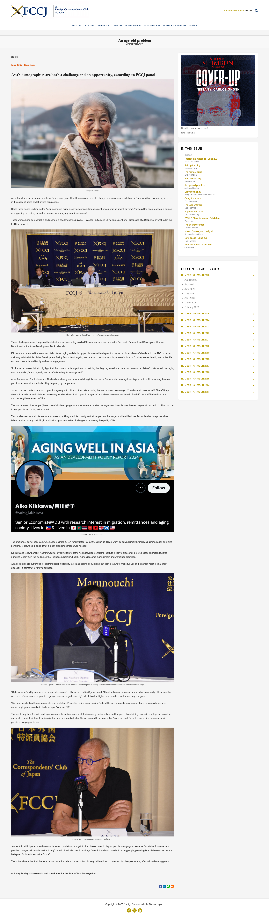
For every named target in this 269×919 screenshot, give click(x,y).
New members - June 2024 (198, 245)
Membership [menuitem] (131, 26)
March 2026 (191, 303)
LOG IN (248, 11)
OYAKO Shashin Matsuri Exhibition (202, 218)
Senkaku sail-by (193, 179)
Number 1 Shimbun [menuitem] (173, 26)
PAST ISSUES (188, 133)
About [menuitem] (74, 26)
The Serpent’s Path (194, 225)
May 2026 (189, 294)
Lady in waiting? (193, 192)
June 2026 (190, 289)
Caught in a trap (193, 199)
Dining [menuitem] (115, 26)
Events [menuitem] (87, 26)
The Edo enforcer (193, 205)
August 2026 (191, 280)
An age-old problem (195, 185)
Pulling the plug (192, 166)
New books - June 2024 (197, 238)
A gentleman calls (194, 212)
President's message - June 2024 (202, 159)
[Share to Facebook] (160, 886)
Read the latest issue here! (194, 128)
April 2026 (190, 298)
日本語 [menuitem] (191, 26)
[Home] (32, 11)
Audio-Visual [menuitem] (150, 26)
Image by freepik (92, 191)
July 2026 (189, 285)
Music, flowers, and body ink (199, 232)
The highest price (193, 172)
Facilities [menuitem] (101, 26)
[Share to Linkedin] (164, 886)
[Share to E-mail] (172, 886)
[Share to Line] (168, 886)
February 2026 (192, 307)
